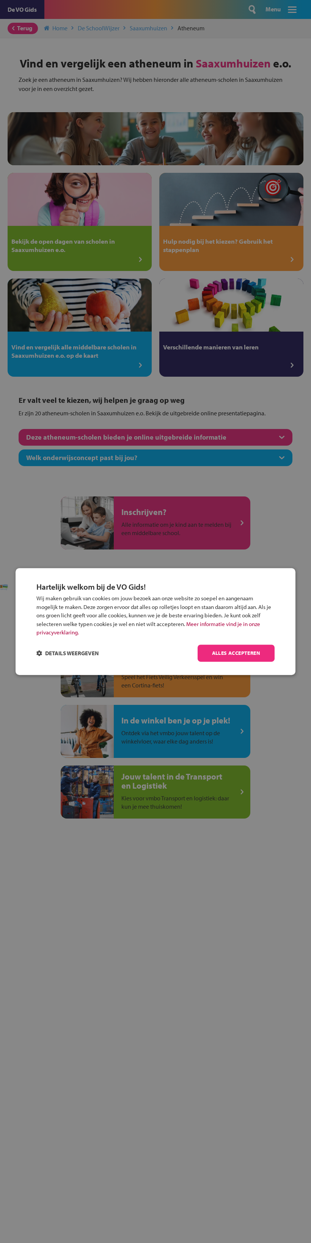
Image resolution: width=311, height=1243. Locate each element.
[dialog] (155, 621)
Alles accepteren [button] (236, 653)
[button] (67, 653)
